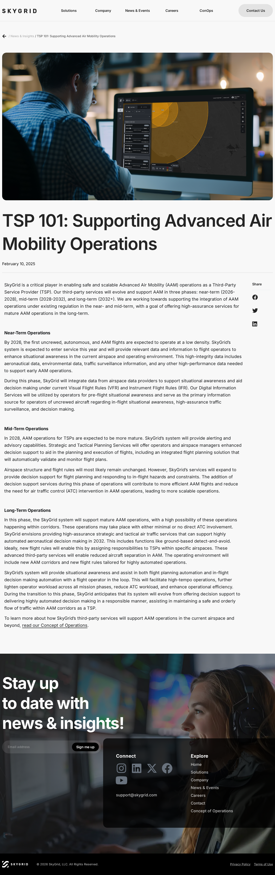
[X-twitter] (152, 768)
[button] (257, 297)
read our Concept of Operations (54, 625)
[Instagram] (121, 768)
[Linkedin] (136, 768)
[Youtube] (121, 780)
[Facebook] (167, 768)
